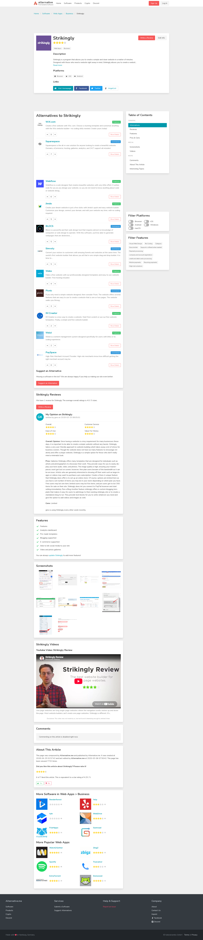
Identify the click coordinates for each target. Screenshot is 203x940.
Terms (186, 935)
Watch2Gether (56, 848)
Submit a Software (62, 906)
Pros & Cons (135, 138)
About (154, 906)
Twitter (97, 88)
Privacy (194, 935)
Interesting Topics (137, 168)
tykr (51, 813)
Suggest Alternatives (63, 910)
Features (133, 133)
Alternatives (135, 125)
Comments (134, 160)
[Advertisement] (101, 24)
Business (69, 13)
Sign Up (154, 3)
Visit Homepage (64, 88)
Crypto (87, 3)
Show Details (114, 134)
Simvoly (50, 248)
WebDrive (97, 813)
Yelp (95, 799)
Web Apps (57, 13)
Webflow (51, 181)
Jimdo (49, 203)
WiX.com (51, 121)
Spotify (52, 862)
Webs (49, 271)
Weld (49, 332)
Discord (96, 3)
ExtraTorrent (55, 876)
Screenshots (135, 147)
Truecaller (97, 862)
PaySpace (51, 352)
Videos (132, 151)
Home (58, 3)
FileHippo (53, 827)
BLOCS (49, 226)
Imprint (154, 914)
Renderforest (55, 799)
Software (68, 3)
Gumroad (97, 827)
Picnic (49, 290)
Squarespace (53, 141)
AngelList (112, 88)
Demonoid (97, 876)
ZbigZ (95, 848)
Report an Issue (109, 906)
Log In (164, 3)
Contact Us (156, 910)
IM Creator (51, 313)
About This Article (137, 164)
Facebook (83, 88)
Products (78, 3)
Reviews (133, 129)
